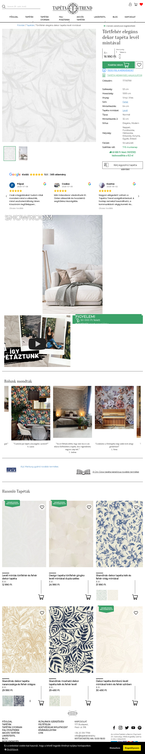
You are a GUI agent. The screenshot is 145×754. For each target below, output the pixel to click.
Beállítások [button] (12, 749)
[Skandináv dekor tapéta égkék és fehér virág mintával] (101, 595)
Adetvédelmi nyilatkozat (53, 727)
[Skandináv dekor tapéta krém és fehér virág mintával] (112, 595)
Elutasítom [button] (115, 748)
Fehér (125, 102)
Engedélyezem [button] (132, 748)
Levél (125, 110)
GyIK (40, 733)
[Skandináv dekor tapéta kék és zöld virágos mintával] (7, 701)
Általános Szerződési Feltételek (51, 723)
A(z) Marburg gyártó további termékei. (40, 466)
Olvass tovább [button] (16, 208)
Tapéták (30, 25)
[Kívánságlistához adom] (139, 64)
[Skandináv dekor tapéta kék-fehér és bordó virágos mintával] (30, 701)
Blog (5, 738)
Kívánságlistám (47, 730)
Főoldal (20, 25)
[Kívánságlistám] (141, 4)
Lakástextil (8, 735)
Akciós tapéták (11, 733)
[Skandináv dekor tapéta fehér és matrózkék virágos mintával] (19, 701)
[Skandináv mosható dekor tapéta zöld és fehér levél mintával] (54, 701)
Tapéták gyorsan (12, 727)
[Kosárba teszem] (41, 597)
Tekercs (123, 52)
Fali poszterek (10, 730)
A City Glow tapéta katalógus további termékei (116, 472)
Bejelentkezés (10, 741)
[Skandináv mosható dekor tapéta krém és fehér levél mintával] (65, 701)
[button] (138, 196)
